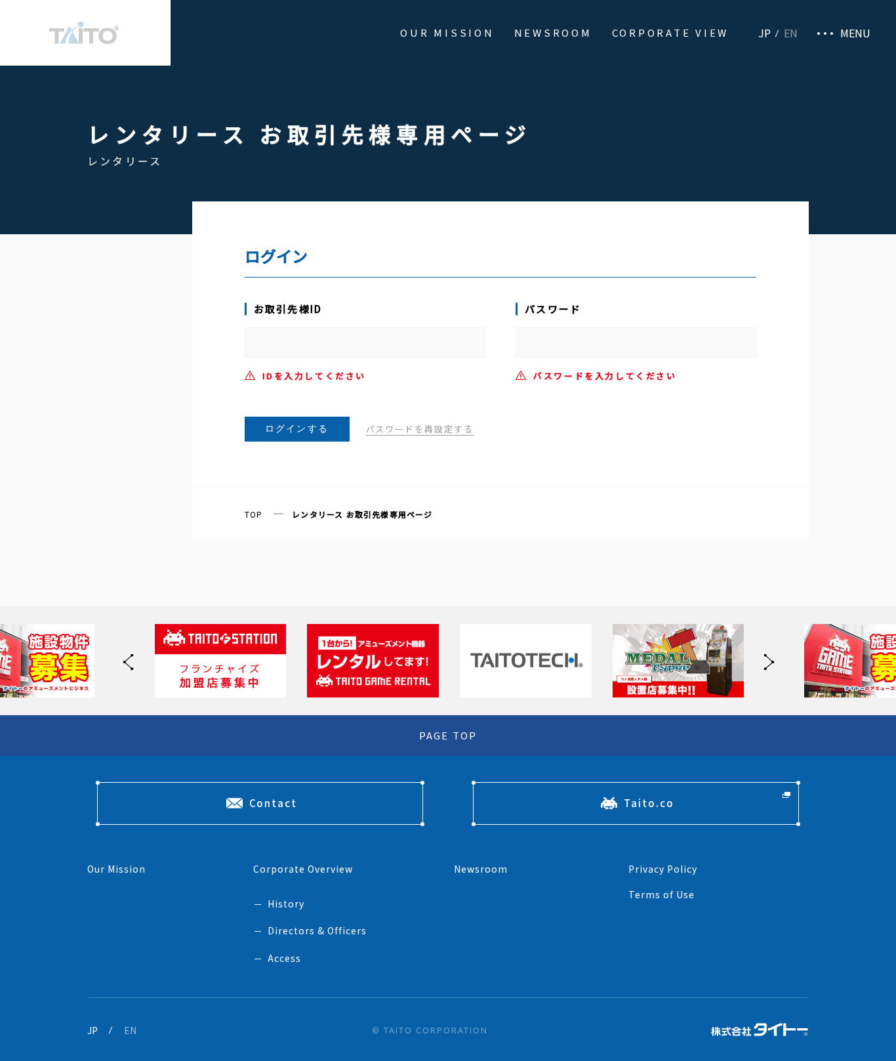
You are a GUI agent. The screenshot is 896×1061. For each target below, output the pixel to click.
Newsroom (553, 32)
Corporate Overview (303, 868)
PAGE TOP (448, 735)
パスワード (553, 309)
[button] (766, 660)
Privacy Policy (662, 868)
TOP (254, 514)
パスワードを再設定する (420, 429)
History (286, 903)
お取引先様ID (288, 309)
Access (284, 958)
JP (764, 33)
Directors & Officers (317, 930)
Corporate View (670, 32)
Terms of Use (661, 894)
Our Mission (447, 32)
